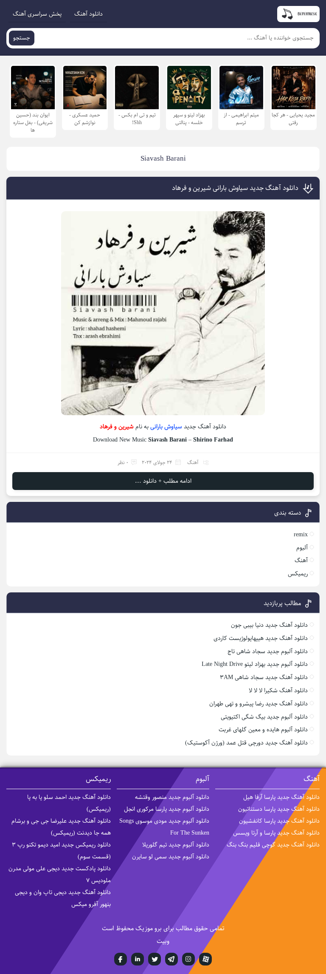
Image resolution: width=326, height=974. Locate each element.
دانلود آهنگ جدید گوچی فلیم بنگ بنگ (273, 844)
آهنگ (193, 463)
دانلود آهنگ (88, 14)
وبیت (163, 941)
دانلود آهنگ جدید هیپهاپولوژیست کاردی (261, 638)
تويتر (154, 959)
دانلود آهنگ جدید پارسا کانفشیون (279, 821)
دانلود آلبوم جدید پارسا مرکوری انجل (166, 809)
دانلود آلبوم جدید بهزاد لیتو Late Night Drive (255, 664)
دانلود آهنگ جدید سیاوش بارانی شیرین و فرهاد (235, 188)
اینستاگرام (188, 959)
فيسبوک (120, 959)
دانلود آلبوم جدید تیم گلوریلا (175, 844)
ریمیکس (298, 573)
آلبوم (302, 547)
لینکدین (137, 959)
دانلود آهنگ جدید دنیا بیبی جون (269, 625)
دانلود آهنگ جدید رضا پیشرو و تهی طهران (258, 703)
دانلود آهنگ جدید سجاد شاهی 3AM (264, 677)
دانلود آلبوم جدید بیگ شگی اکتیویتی (264, 717)
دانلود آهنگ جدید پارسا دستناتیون (279, 809)
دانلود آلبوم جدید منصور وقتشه (172, 797)
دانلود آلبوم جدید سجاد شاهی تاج (268, 651)
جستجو (21, 38)
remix (301, 534)
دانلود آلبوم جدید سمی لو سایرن (170, 856)
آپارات (205, 959)
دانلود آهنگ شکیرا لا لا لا (278, 690)
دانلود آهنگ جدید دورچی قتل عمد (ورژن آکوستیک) (246, 742)
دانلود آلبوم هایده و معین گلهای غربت (263, 729)
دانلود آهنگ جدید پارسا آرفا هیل (281, 797)
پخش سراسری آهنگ (37, 14)
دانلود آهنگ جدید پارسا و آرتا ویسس (276, 833)
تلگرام (171, 959)
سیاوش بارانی (166, 426)
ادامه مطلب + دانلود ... (163, 481)
